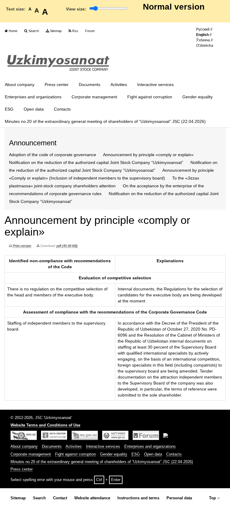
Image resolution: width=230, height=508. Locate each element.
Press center (57, 84)
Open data (34, 109)
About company (19, 84)
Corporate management (94, 96)
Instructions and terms (138, 498)
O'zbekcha (204, 45)
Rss (75, 31)
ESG (9, 109)
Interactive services (155, 84)
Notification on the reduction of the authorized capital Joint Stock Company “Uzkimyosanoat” (96, 162)
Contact (60, 498)
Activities (119, 84)
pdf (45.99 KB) (67, 246)
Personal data (179, 498)
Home (13, 31)
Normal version (174, 6)
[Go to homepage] (58, 63)
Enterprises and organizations (33, 96)
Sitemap (56, 31)
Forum (90, 31)
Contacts (62, 109)
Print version (22, 246)
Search (33, 31)
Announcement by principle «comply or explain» (148, 154)
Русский (203, 29)
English (202, 35)
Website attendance (92, 498)
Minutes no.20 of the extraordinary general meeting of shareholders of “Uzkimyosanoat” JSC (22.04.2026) (105, 121)
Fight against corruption (149, 96)
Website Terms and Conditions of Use (45, 425)
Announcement (33, 143)
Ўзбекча (203, 40)
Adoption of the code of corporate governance (52, 154)
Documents (89, 84)
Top (212, 498)
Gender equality (197, 96)
